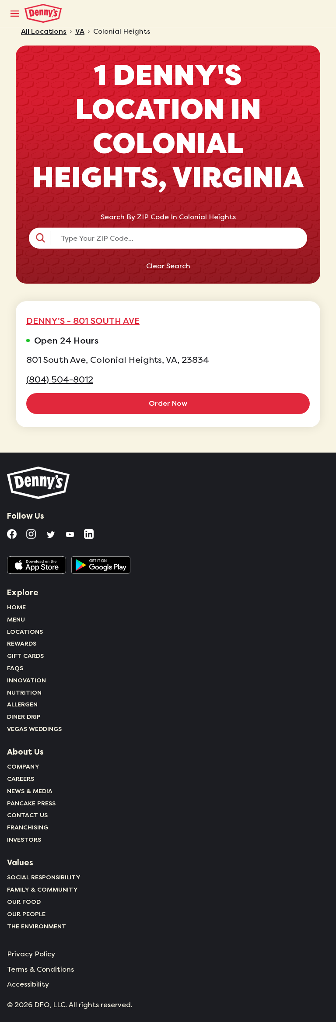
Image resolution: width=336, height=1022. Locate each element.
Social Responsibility (43, 877)
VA (79, 31)
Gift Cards (25, 655)
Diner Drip (24, 716)
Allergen (22, 704)
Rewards (21, 643)
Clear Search (168, 266)
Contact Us (27, 814)
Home (16, 607)
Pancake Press (31, 803)
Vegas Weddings (34, 728)
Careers (20, 778)
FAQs (15, 667)
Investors (24, 839)
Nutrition (24, 692)
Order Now (168, 403)
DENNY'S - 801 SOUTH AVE (83, 321)
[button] (168, 238)
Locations (25, 631)
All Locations (43, 31)
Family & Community (42, 889)
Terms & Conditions (40, 969)
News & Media (29, 790)
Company (23, 766)
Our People (26, 913)
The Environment (36, 926)
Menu (16, 619)
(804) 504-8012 (59, 379)
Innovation (26, 680)
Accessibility (28, 984)
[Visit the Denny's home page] (39, 483)
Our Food (24, 901)
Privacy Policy (31, 954)
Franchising (27, 827)
